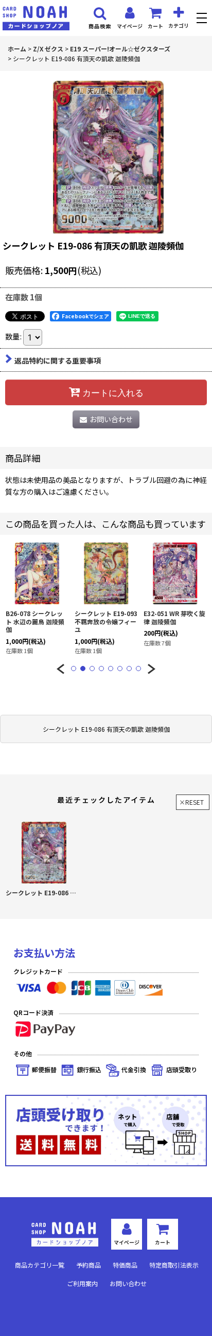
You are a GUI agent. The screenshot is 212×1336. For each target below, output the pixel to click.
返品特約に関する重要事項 (57, 360)
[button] (203, 19)
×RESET (191, 802)
